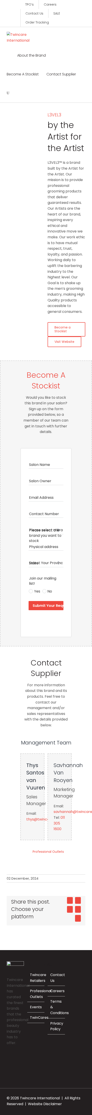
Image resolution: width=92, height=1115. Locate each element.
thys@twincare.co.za (44, 819)
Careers (57, 990)
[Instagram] (14, 1058)
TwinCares (39, 1017)
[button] (8, 93)
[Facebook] (8, 1058)
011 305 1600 (59, 823)
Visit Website (64, 341)
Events (36, 1007)
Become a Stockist (62, 329)
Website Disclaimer (45, 1103)
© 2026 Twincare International (33, 1098)
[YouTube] (8, 1066)
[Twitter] (20, 1058)
